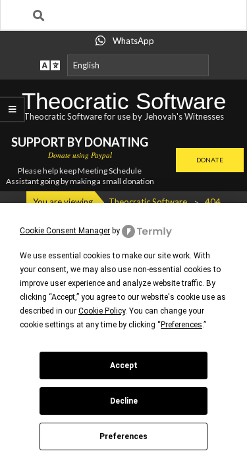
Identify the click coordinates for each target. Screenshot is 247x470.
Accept (124, 365)
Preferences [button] (181, 324)
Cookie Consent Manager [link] (65, 230)
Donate (209, 160)
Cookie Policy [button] (101, 311)
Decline (124, 401)
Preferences (123, 436)
